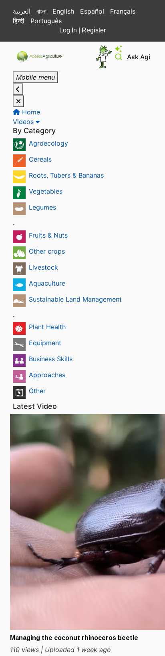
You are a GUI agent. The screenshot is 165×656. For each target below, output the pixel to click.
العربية (21, 11)
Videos (24, 122)
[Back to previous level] (18, 89)
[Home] (42, 56)
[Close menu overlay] (18, 101)
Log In (68, 30)
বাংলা (41, 11)
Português (46, 21)
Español (92, 11)
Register (94, 30)
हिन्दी (18, 21)
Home (30, 112)
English (63, 11)
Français (122, 11)
